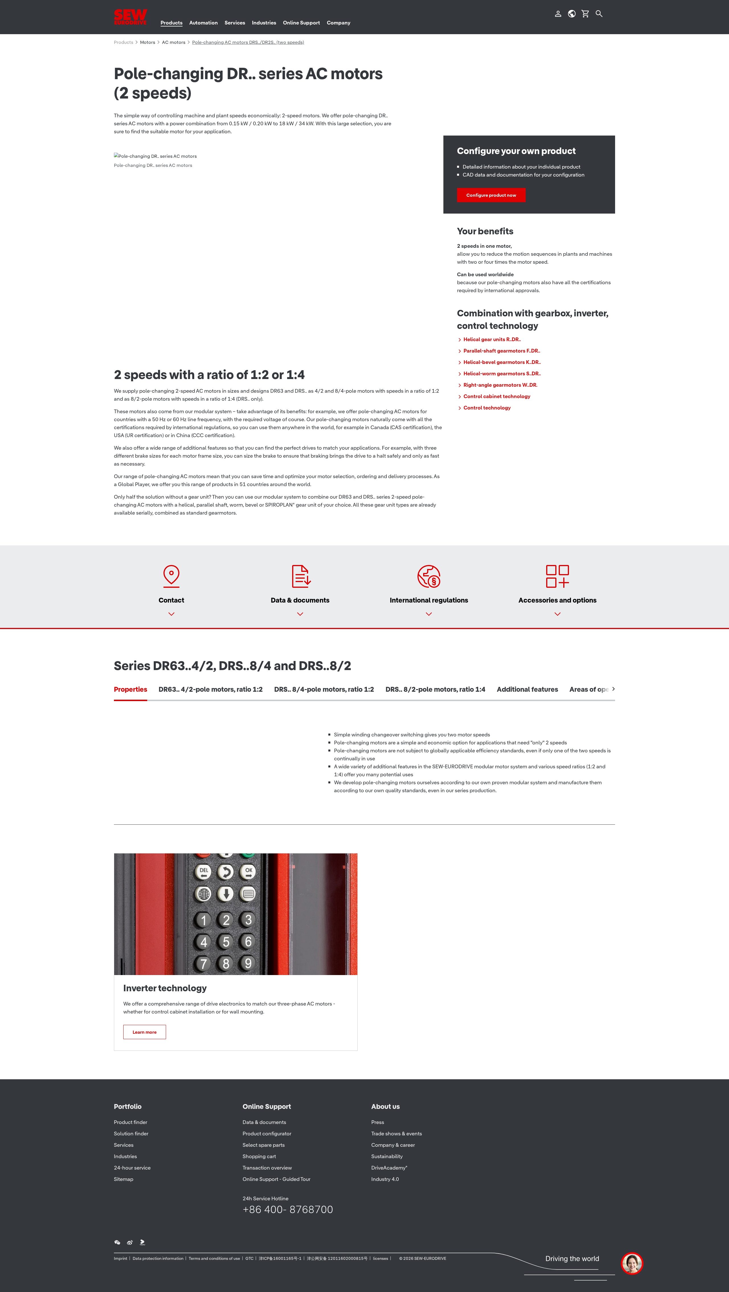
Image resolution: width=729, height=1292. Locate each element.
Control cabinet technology (497, 396)
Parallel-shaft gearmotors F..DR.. (502, 351)
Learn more (145, 1032)
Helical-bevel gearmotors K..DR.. (502, 362)
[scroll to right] (614, 689)
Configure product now (491, 195)
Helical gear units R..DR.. (492, 339)
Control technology (487, 407)
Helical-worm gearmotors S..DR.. (502, 373)
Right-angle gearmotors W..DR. (500, 385)
